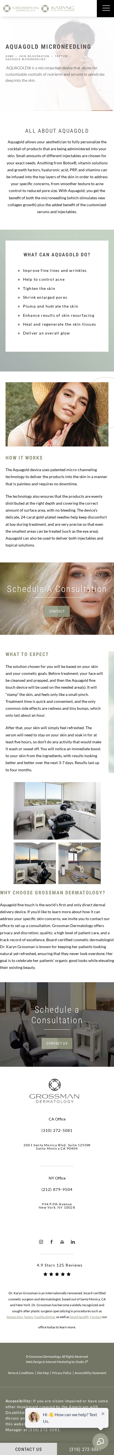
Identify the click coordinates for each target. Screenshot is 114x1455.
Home (10, 56)
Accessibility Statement (90, 1373)
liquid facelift (79, 1317)
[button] (106, 8)
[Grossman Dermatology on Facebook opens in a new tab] (52, 1242)
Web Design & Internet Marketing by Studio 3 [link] (57, 1362)
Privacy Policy (61, 1373)
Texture (61, 56)
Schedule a (57, 1014)
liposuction (15, 1317)
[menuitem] (41, 1242)
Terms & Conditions (21, 1373)
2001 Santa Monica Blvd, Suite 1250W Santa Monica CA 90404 (57, 1146)
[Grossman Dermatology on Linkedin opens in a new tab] (73, 1242)
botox (28, 1317)
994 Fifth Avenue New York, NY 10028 (57, 1205)
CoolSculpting (44, 1317)
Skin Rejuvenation (34, 56)
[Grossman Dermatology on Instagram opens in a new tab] (41, 1242)
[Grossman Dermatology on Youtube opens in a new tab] (62, 1242)
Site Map (43, 1373)
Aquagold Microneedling (26, 59)
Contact (57, 611)
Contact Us (57, 1043)
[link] (57, 1130)
